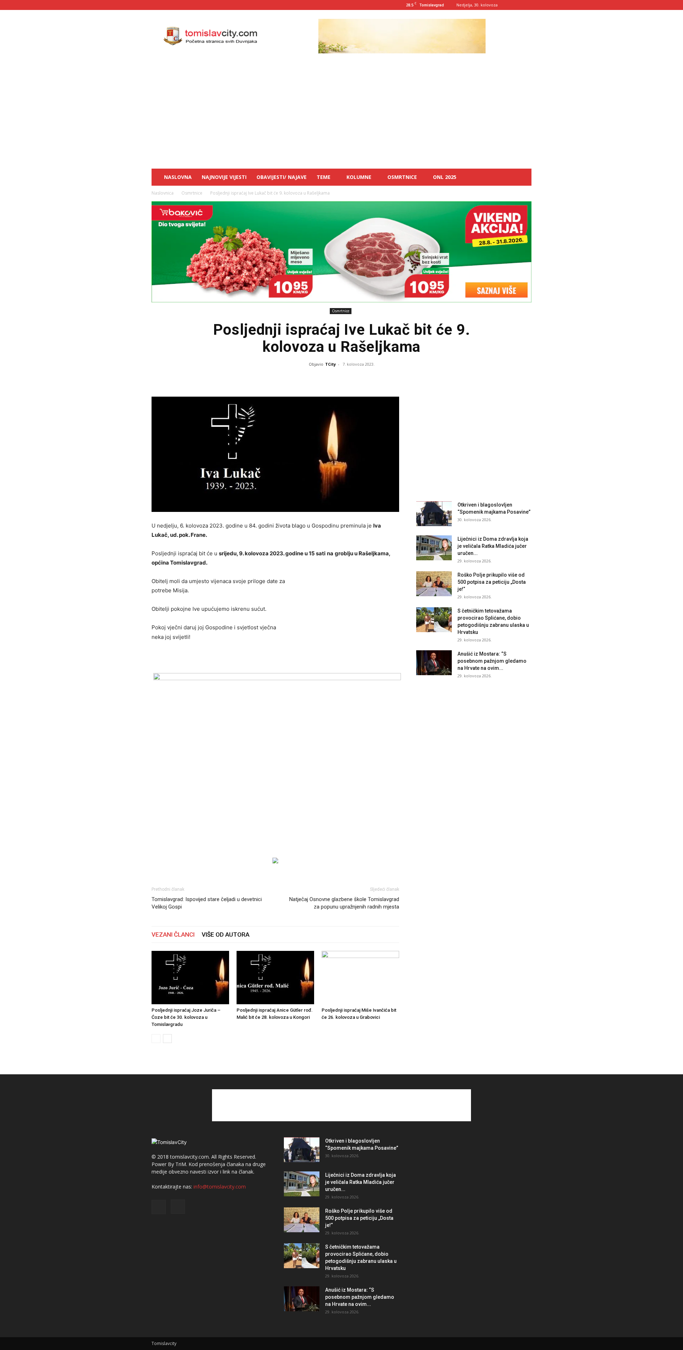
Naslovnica (163, 193)
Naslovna (178, 177)
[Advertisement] (341, 115)
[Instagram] (526, 5)
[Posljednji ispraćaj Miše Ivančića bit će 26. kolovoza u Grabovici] (360, 977)
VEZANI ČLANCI (173, 934)
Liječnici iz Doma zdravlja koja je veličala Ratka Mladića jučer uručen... (492, 546)
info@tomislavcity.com (220, 1186)
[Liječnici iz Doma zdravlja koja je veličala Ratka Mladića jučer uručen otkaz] (434, 547)
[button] (522, 177)
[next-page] (167, 1038)
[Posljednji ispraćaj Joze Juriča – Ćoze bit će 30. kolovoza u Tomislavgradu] (190, 977)
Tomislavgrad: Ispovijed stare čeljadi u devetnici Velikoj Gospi (207, 903)
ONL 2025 (444, 177)
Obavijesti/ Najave (281, 177)
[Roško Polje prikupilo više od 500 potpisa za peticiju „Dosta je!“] (434, 583)
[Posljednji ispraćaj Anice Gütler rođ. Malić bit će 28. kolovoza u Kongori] (275, 977)
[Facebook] (514, 5)
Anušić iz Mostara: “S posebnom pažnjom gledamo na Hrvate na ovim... (491, 661)
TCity (330, 364)
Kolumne (358, 177)
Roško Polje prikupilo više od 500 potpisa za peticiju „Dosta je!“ (491, 582)
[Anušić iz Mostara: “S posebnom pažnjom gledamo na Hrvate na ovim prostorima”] (434, 662)
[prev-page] (156, 1038)
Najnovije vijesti (224, 177)
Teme (323, 177)
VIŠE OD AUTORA (225, 934)
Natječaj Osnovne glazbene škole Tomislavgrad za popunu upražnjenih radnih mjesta (344, 903)
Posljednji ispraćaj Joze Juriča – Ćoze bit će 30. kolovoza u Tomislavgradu (186, 1017)
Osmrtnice (402, 177)
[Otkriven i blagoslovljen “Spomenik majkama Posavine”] (434, 513)
